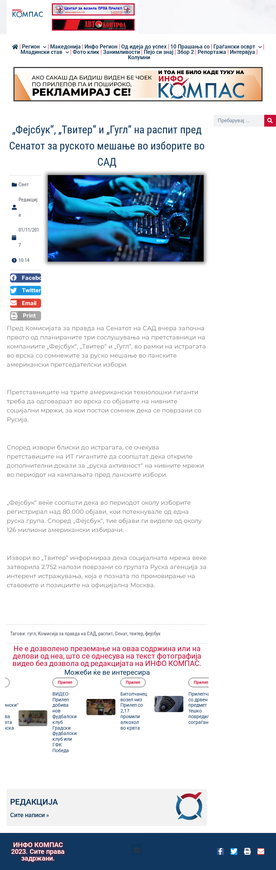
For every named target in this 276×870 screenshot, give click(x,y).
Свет (24, 184)
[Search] (270, 121)
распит (105, 634)
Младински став (41, 52)
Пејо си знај (158, 52)
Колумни (139, 57)
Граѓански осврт (234, 46)
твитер (136, 634)
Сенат (121, 634)
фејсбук (153, 634)
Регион (31, 46)
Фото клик (86, 52)
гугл (31, 634)
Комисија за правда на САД (67, 634)
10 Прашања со (190, 46)
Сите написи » (29, 815)
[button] (25, 278)
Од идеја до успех (144, 46)
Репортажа (212, 52)
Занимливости (121, 52)
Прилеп (56, 682)
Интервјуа (242, 52)
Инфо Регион (100, 46)
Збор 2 (185, 52)
